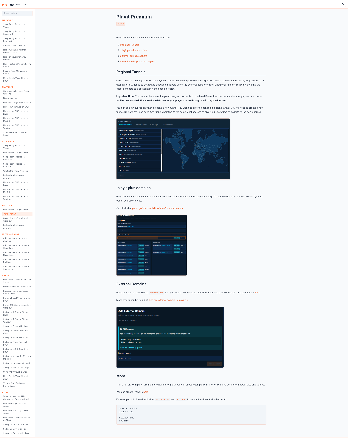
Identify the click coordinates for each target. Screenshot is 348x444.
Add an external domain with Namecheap (16, 253)
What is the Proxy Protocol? (15, 171)
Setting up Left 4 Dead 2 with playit (16, 350)
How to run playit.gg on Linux (16, 107)
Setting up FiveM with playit (15, 326)
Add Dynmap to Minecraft (14, 45)
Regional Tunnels (129, 45)
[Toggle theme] (343, 4)
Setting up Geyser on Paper (15, 429)
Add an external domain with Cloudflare (16, 246)
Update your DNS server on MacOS (15, 119)
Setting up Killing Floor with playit (15, 343)
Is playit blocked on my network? (13, 176)
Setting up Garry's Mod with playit (15, 331)
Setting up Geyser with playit (16, 433)
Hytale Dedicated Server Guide (17, 286)
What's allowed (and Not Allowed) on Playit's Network (16, 397)
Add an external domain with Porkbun (16, 260)
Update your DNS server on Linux (15, 112)
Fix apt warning (10, 98)
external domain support (133, 56)
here (257, 292)
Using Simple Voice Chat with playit (16, 79)
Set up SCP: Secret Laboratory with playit (17, 306)
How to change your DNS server (14, 404)
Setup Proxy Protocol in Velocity (14, 25)
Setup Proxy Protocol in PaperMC (14, 39)
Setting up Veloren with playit (16, 367)
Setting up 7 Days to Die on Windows (15, 320)
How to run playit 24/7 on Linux (17, 102)
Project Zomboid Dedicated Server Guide (15, 292)
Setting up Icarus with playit (15, 337)
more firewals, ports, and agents (138, 61)
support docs (21, 4)
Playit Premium (10, 214)
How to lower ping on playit (15, 152)
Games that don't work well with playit (15, 219)
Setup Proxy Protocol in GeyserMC (14, 32)
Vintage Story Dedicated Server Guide (14, 384)
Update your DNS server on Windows (15, 126)
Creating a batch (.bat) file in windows (16, 92)
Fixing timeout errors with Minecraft (14, 58)
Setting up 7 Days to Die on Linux (15, 313)
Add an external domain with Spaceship (16, 267)
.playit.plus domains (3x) (133, 50)
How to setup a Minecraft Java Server (17, 65)
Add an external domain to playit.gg (15, 239)
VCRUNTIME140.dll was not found (15, 133)
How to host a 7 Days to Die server (15, 411)
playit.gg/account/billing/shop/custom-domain (157, 208)
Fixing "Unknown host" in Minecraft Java (14, 51)
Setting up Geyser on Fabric (15, 424)
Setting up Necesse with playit (16, 363)
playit (8, 4)
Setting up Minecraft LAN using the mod (17, 357)
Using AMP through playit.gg (16, 372)
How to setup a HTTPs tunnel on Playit (16, 418)
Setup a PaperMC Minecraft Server (15, 72)
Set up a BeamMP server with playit (16, 299)
